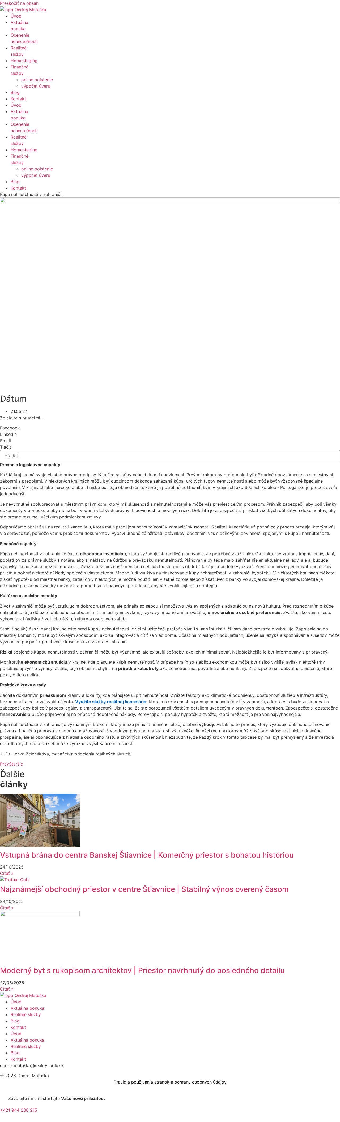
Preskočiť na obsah (19, 3)
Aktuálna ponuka (27, 1008)
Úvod (16, 16)
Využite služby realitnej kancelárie (110, 701)
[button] (170, 428)
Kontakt (18, 98)
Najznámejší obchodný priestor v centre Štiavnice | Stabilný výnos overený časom (144, 889)
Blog (15, 92)
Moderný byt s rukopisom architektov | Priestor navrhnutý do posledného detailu (142, 970)
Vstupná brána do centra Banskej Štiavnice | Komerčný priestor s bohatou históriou (147, 854)
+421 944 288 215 (18, 1110)
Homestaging (24, 60)
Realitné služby (26, 1014)
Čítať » (7, 873)
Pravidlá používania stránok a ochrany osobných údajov (170, 1082)
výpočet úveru (35, 86)
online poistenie (37, 79)
